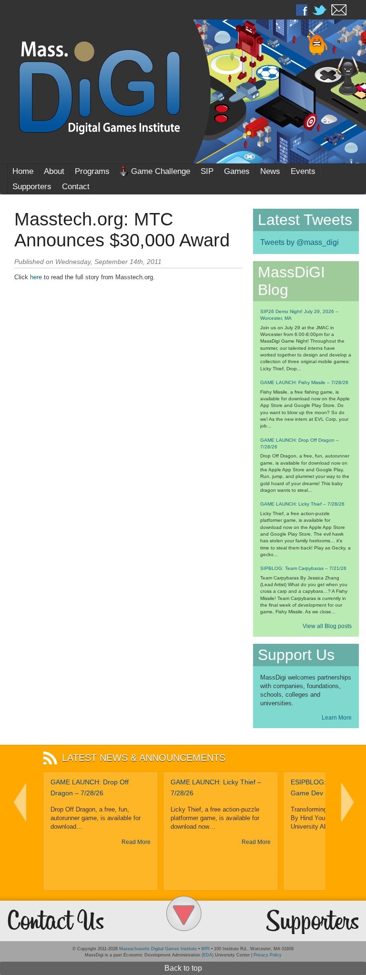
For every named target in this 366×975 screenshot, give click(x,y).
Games (237, 171)
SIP (207, 171)
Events (303, 171)
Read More (136, 842)
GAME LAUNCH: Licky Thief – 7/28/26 (302, 504)
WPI (205, 948)
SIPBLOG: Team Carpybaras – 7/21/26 (303, 568)
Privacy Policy (268, 955)
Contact (76, 186)
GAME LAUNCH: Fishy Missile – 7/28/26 (304, 382)
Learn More (337, 717)
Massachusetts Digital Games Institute (158, 948)
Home (22, 171)
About (54, 171)
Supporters (31, 186)
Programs (92, 171)
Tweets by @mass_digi (299, 242)
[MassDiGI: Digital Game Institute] (183, 86)
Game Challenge (160, 171)
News (270, 171)
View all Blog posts (327, 626)
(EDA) (208, 955)
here (36, 277)
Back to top (183, 968)
